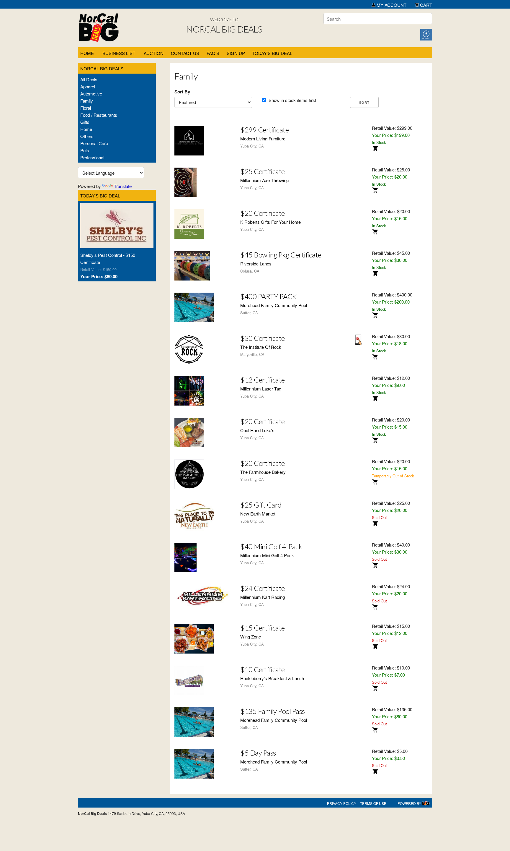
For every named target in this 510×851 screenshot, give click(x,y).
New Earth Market (257, 513)
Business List (118, 53)
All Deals (88, 79)
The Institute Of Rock (260, 347)
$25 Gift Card (261, 504)
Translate (123, 186)
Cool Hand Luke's (257, 430)
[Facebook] (426, 34)
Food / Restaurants (98, 115)
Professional (92, 157)
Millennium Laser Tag (260, 388)
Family (86, 101)
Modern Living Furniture (262, 138)
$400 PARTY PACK (268, 296)
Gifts (84, 122)
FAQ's (213, 53)
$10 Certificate (262, 669)
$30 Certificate (262, 338)
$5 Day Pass (258, 752)
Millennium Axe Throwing (264, 180)
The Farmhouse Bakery (263, 472)
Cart (425, 5)
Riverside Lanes (256, 263)
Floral (85, 108)
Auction (154, 53)
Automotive (91, 93)
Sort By (182, 91)
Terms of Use (373, 803)
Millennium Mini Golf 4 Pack (267, 555)
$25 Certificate (262, 171)
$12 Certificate (262, 379)
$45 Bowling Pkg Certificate (280, 254)
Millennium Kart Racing (262, 597)
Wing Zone (250, 636)
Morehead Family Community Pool (273, 305)
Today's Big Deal (272, 53)
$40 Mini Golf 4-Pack (271, 546)
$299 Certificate (264, 129)
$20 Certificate (262, 213)
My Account (390, 5)
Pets (84, 150)
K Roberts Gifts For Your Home (270, 222)
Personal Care (94, 143)
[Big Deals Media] (426, 803)
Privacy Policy (341, 803)
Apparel (87, 86)
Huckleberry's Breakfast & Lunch (272, 678)
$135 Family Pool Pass (272, 711)
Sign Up (236, 53)
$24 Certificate (262, 588)
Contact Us (185, 53)
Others (87, 136)
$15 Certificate (262, 627)
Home (87, 53)
